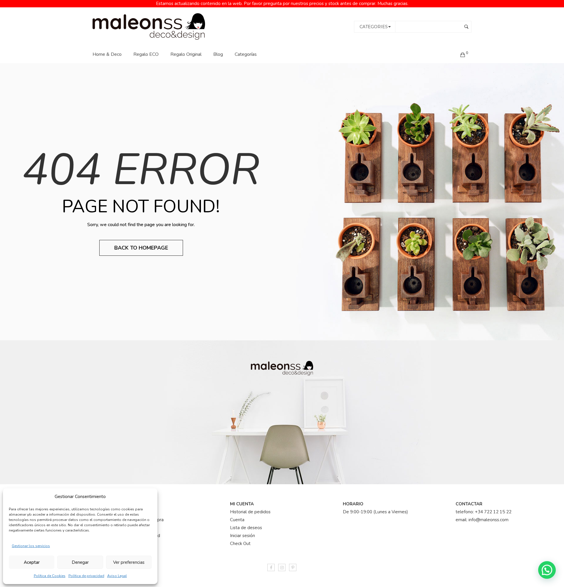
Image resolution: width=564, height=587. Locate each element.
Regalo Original (186, 54)
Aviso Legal (117, 575)
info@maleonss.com (488, 520)
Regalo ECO (146, 54)
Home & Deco (107, 54)
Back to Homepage (141, 247)
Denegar (80, 562)
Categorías (246, 54)
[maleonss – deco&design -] (149, 26)
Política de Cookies (50, 575)
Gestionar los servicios (31, 546)
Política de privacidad (86, 575)
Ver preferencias (129, 562)
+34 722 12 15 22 (493, 512)
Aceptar (32, 562)
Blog (218, 54)
